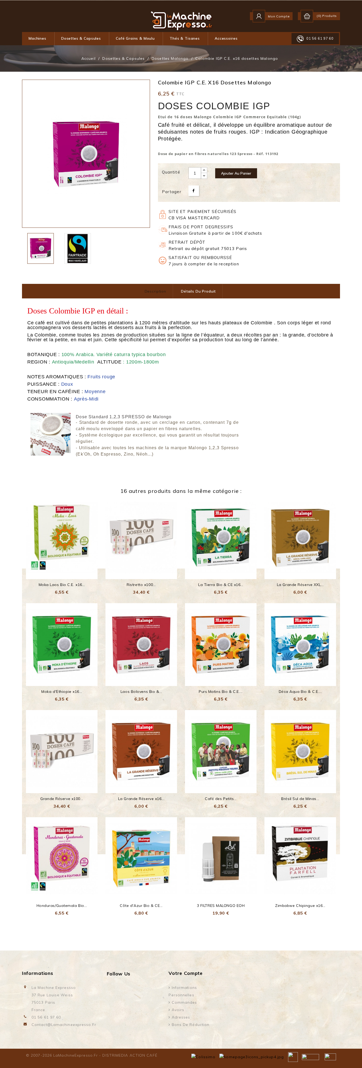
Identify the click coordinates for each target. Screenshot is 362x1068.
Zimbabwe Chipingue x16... (300, 905)
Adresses (180, 1017)
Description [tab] (155, 291)
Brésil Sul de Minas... (300, 798)
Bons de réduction (190, 1024)
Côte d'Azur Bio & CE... (141, 905)
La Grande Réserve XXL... (300, 584)
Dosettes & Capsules (81, 38)
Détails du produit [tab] (198, 291)
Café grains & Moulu (135, 38)
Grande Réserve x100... (61, 798)
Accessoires (226, 38)
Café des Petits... (221, 798)
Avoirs (177, 1009)
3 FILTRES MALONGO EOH (221, 905)
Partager (193, 190)
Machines (37, 38)
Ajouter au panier (236, 173)
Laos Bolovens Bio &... (141, 691)
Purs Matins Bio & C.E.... (221, 691)
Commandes (183, 1002)
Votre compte (185, 973)
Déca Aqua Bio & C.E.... (300, 691)
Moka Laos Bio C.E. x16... (62, 584)
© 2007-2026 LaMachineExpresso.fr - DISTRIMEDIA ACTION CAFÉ (91, 1055)
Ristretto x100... (141, 584)
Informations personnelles (183, 991)
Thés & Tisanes (185, 38)
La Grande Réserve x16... (141, 798)
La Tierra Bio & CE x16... (220, 584)
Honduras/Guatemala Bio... (62, 905)
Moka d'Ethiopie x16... (61, 691)
